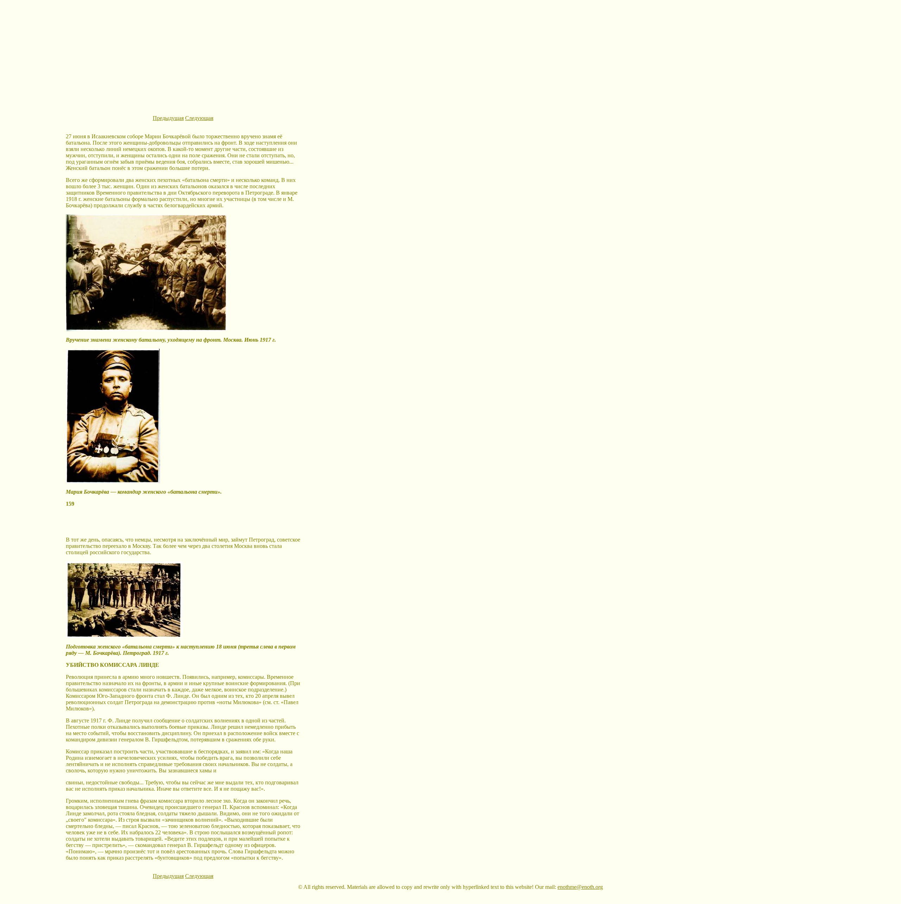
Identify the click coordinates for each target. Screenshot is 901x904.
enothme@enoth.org (580, 887)
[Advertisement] (450, 52)
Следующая (199, 118)
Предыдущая (168, 118)
